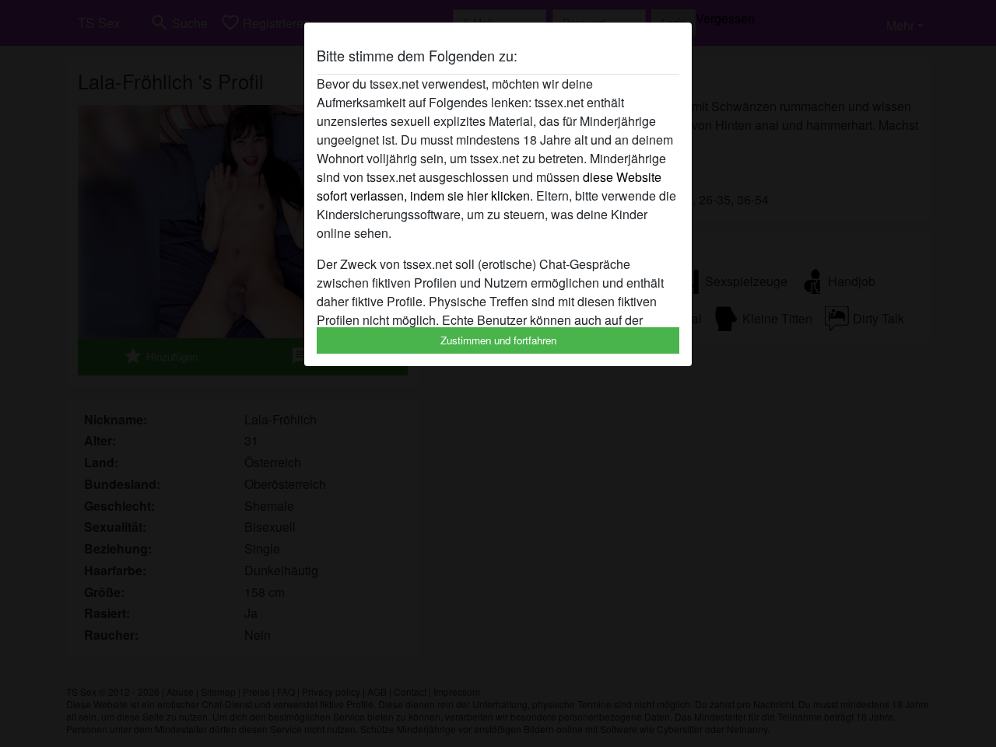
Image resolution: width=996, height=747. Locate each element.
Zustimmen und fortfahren (498, 340)
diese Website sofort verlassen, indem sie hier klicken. (489, 186)
